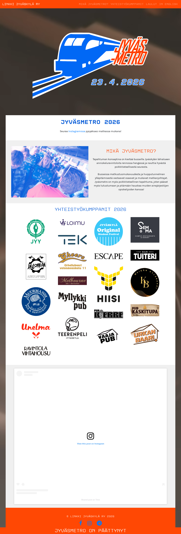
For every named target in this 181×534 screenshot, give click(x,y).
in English (168, 4)
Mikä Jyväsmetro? (93, 4)
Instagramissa (76, 131)
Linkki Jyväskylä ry (21, 4)
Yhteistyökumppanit (127, 4)
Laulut (151, 4)
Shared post (86, 500)
